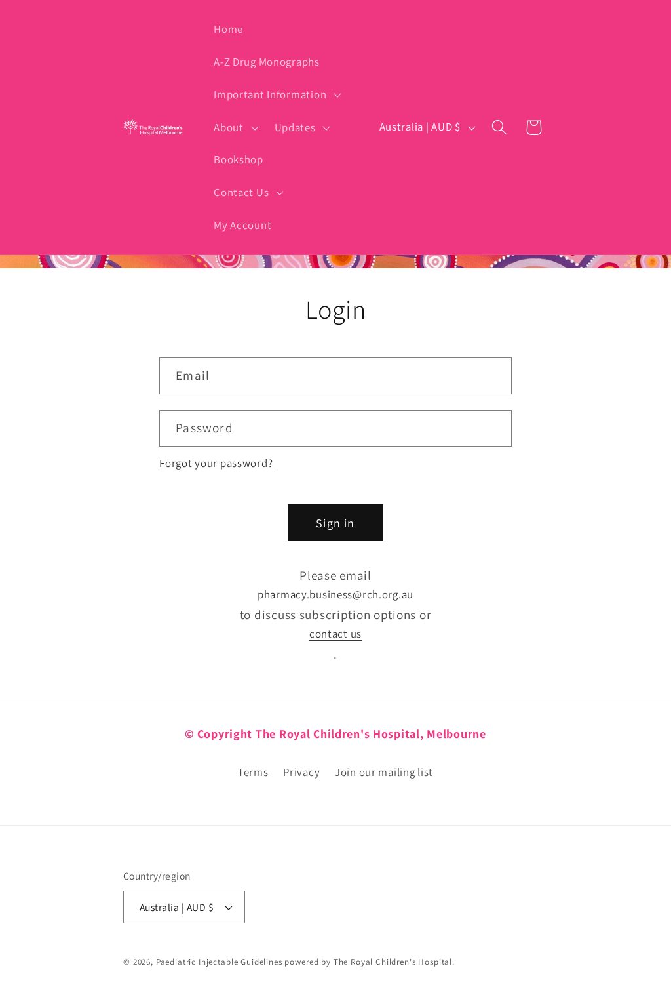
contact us (335, 633)
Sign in (335, 523)
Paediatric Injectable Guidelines (219, 961)
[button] (276, 95)
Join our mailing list (384, 772)
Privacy (301, 772)
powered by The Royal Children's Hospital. (369, 961)
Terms (253, 772)
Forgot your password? (216, 463)
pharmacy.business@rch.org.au (335, 594)
